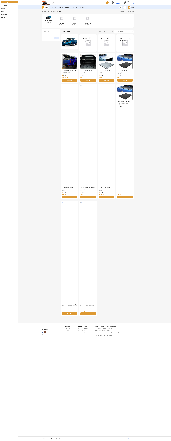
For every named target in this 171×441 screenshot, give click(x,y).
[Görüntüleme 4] (112, 32)
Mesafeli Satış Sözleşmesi (84, 328)
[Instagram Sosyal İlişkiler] (45, 332)
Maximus (107, 72)
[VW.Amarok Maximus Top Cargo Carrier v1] (69, 252)
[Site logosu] (46, 2)
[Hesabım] (121, 7)
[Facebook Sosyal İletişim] (43, 332)
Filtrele (56, 37)
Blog (65, 333)
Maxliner (70, 72)
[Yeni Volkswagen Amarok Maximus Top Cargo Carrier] (69, 135)
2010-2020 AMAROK (127, 103)
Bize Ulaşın (67, 330)
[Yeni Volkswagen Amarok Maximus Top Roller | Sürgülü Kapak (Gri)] (106, 61)
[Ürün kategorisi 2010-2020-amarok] (48, 19)
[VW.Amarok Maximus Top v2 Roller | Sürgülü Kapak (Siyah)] (125, 92)
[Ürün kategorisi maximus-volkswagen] (61, 20)
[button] (69, 80)
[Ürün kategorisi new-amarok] (87, 20)
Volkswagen (64, 72)
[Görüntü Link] (48, 384)
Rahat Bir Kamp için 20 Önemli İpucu (103, 335)
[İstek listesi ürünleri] (125, 7)
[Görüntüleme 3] (109, 32)
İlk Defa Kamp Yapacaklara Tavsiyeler (103, 328)
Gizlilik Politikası (82, 330)
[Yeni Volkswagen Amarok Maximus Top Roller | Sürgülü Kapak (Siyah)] (125, 61)
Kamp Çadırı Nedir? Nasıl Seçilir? (102, 330)
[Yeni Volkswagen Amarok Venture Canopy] (69, 61)
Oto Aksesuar (51, 11)
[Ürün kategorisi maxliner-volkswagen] (74, 20)
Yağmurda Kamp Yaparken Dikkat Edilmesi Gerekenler (107, 333)
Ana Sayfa (44, 11)
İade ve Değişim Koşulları (84, 333)
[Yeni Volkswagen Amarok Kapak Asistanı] (88, 135)
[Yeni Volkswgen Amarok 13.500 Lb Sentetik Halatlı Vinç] (88, 252)
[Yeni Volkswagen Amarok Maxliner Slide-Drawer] (106, 135)
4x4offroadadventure (50, 438)
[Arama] (107, 2)
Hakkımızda (67, 328)
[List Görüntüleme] (107, 32)
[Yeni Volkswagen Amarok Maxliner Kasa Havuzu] (88, 61)
